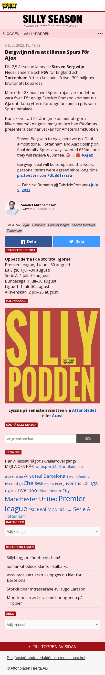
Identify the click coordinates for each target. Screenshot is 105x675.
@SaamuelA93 (43, 209)
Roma (68, 510)
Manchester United (31, 499)
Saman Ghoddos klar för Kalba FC (37, 566)
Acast (57, 415)
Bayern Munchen (78, 477)
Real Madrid (50, 509)
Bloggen (10, 34)
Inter (58, 483)
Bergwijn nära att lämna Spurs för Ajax (47, 55)
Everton (49, 484)
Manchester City (54, 490)
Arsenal (33, 475)
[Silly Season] (52, 21)
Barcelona (54, 476)
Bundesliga (14, 483)
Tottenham (15, 516)
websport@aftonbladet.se (59, 466)
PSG (32, 509)
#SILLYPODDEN (37, 34)
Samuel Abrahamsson (38, 205)
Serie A (81, 509)
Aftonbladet (84, 410)
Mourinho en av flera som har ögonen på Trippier (45, 600)
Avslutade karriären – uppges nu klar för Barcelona (44, 577)
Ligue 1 (11, 490)
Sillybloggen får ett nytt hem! (33, 557)
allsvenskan (14, 476)
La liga (90, 483)
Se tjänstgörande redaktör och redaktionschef (46, 658)
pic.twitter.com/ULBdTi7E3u (44, 175)
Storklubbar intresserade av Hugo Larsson (46, 589)
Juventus (72, 483)
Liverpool (28, 490)
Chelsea (33, 482)
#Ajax (87, 155)
